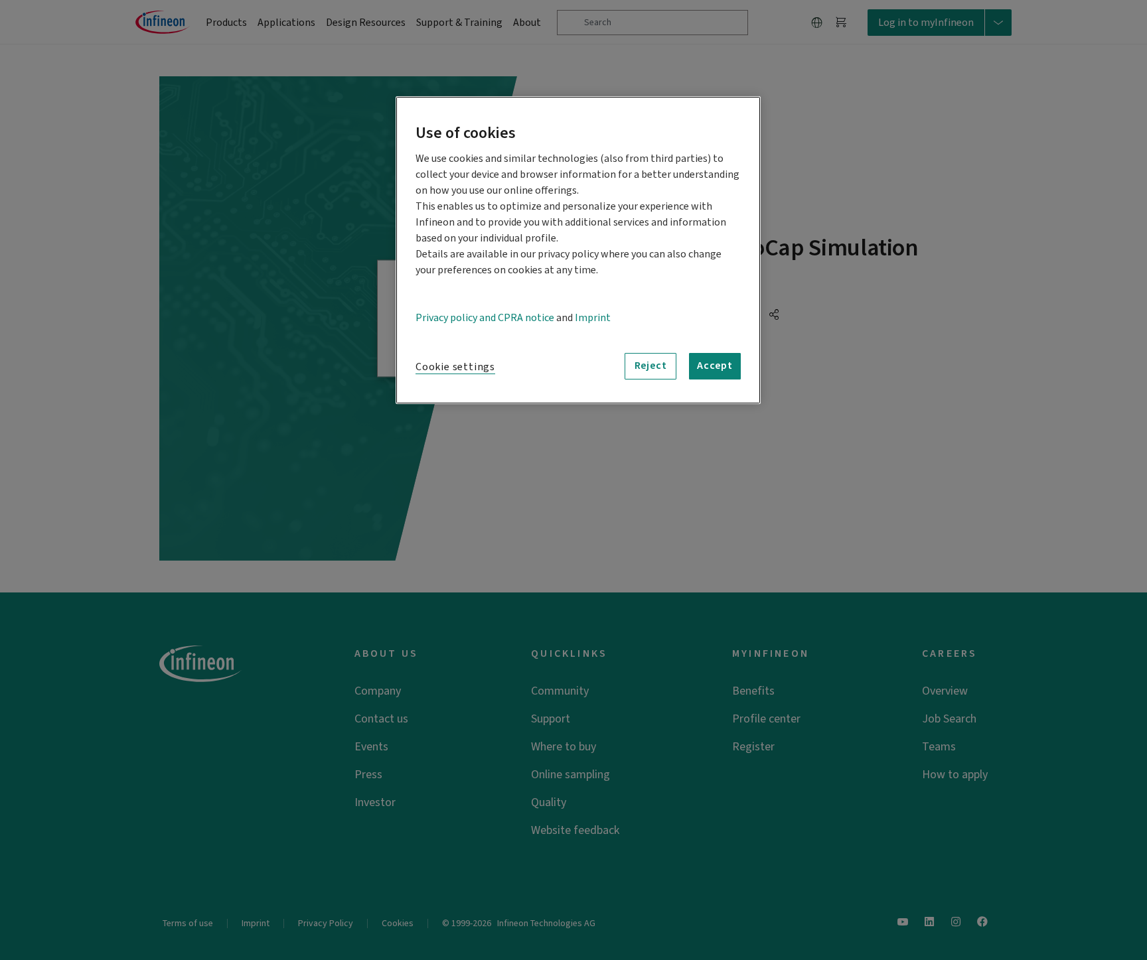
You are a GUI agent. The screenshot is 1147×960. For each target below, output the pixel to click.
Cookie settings (455, 367)
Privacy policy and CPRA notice (485, 317)
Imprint (593, 317)
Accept (715, 365)
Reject (651, 365)
